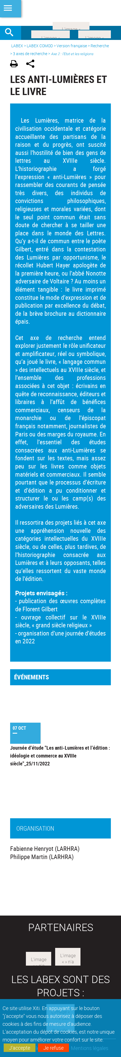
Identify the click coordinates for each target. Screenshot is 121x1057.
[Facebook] (50, 33)
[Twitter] (94, 33)
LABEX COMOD (40, 45)
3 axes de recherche (30, 53)
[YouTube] (71, 25)
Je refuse (53, 1047)
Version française (72, 45)
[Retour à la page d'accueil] (60, 13)
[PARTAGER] (32, 64)
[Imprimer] (16, 64)
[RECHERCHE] (11, 33)
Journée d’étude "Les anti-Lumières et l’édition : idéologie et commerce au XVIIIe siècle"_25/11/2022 (60, 755)
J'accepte (19, 1047)
